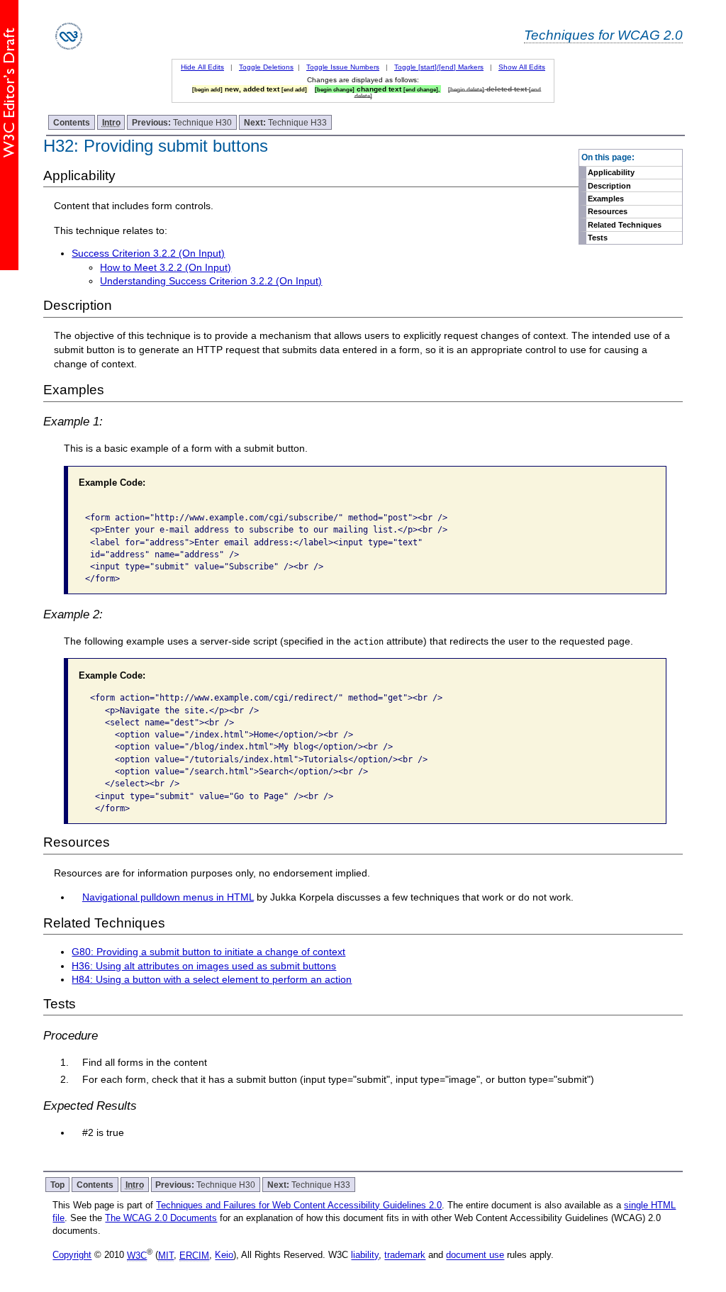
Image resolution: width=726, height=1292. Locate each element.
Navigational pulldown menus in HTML (168, 897)
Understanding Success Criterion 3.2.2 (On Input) (211, 280)
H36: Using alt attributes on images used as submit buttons (204, 965)
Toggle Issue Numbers (342, 67)
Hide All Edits (202, 67)
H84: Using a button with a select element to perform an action (212, 979)
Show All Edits (521, 67)
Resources (607, 211)
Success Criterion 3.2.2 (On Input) (148, 253)
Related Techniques (624, 225)
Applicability (611, 172)
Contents (71, 122)
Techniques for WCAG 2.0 (603, 35)
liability (365, 1255)
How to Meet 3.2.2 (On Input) (165, 267)
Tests (598, 237)
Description (609, 186)
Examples (606, 198)
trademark (404, 1255)
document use (475, 1255)
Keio (224, 1255)
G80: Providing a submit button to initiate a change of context (208, 951)
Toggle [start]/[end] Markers (439, 67)
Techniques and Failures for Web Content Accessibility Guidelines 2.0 (299, 1205)
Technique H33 (285, 122)
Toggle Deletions (266, 67)
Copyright (71, 1255)
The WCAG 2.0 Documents (161, 1218)
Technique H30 (182, 122)
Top (57, 1184)
